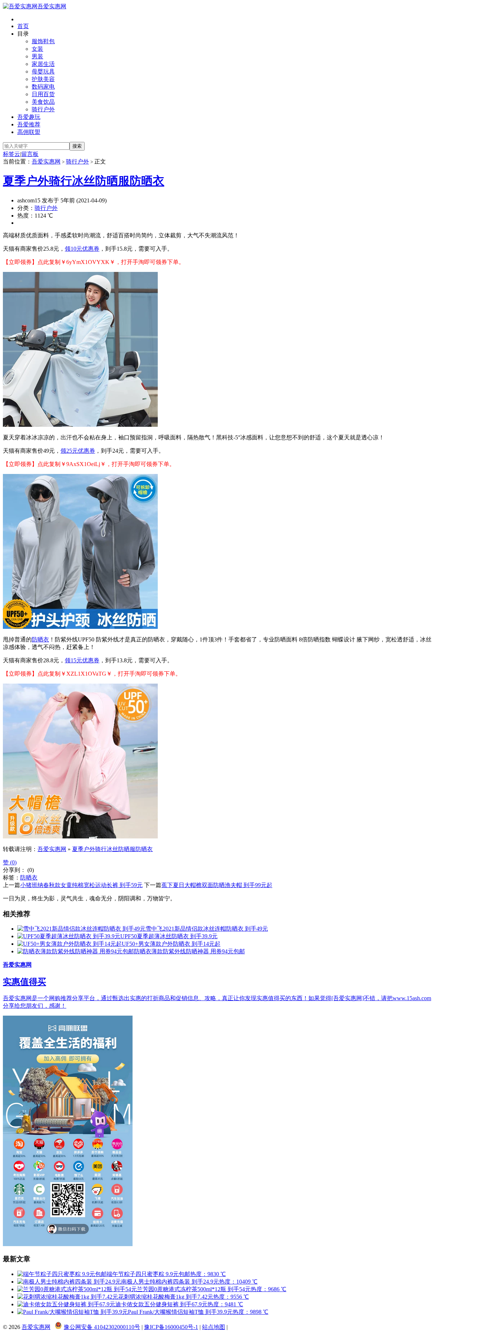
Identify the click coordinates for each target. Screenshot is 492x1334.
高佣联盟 (28, 132)
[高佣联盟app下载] (68, 1244)
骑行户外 (43, 109)
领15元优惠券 (82, 660)
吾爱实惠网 (51, 6)
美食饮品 (43, 102)
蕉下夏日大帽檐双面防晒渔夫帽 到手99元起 (216, 885)
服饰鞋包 (43, 41)
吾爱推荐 (28, 124)
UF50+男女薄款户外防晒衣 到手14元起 (171, 944)
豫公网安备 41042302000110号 (102, 1327)
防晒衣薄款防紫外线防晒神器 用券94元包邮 (189, 951)
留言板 (30, 154)
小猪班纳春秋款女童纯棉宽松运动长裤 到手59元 (81, 885)
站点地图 (213, 1327)
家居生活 (43, 64)
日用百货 (43, 94)
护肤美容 (43, 79)
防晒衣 (40, 639)
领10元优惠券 (82, 249)
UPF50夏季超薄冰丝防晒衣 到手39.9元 (169, 936)
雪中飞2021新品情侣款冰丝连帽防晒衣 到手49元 (207, 929)
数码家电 (43, 87)
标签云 (11, 154)
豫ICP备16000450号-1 (171, 1327)
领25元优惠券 (78, 451)
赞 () (10, 862)
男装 (37, 56)
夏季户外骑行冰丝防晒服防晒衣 (83, 180)
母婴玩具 (43, 71)
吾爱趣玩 (28, 117)
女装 (37, 49)
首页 (23, 26)
